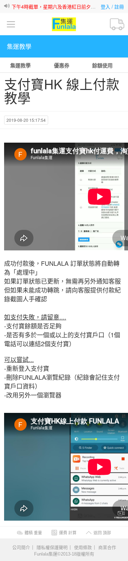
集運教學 (20, 65)
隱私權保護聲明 (52, 547)
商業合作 (107, 547)
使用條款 (83, 547)
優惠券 (61, 65)
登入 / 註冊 (112, 6)
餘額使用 (102, 65)
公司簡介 (21, 547)
